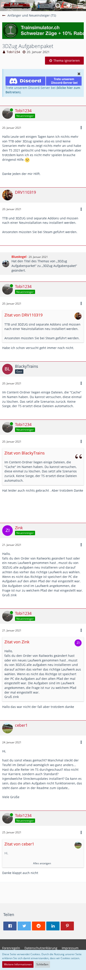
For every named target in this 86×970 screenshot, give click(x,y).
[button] (80, 5)
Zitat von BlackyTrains (24, 453)
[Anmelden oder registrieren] (69, 5)
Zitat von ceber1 (19, 844)
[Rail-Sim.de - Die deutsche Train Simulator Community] (16, 5)
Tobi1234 (13, 52)
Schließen (42, 964)
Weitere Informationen (18, 964)
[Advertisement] (44, 509)
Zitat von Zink (16, 641)
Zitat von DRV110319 (23, 315)
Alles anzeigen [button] (42, 863)
